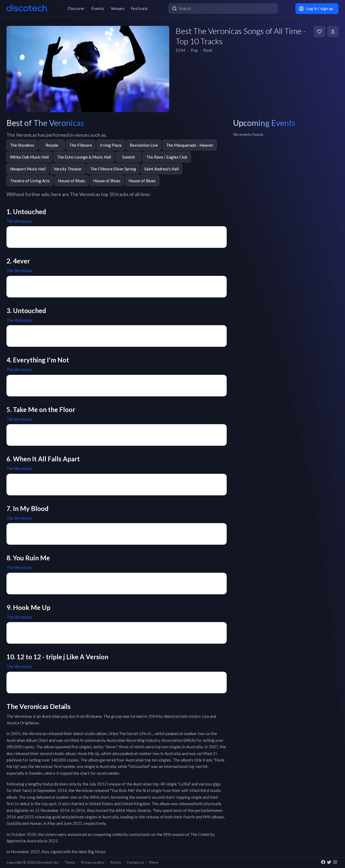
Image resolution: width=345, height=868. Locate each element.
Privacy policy (93, 862)
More (153, 862)
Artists (115, 862)
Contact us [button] (135, 862)
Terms (70, 862)
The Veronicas (19, 221)
